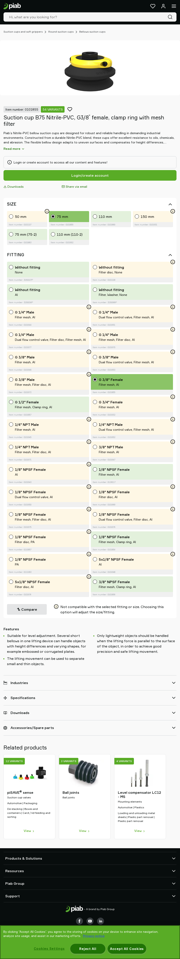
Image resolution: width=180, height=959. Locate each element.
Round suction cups (61, 31)
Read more (12, 148)
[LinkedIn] (100, 921)
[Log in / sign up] (163, 6)
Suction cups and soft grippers (23, 31)
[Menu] (174, 6)
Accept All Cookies (127, 949)
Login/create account (90, 175)
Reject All (87, 949)
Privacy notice (93, 936)
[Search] (171, 17)
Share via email (76, 186)
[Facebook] (79, 921)
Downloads (15, 186)
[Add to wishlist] (70, 109)
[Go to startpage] (12, 6)
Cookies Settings (49, 948)
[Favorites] (153, 6)
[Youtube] (90, 921)
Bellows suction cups (92, 31)
